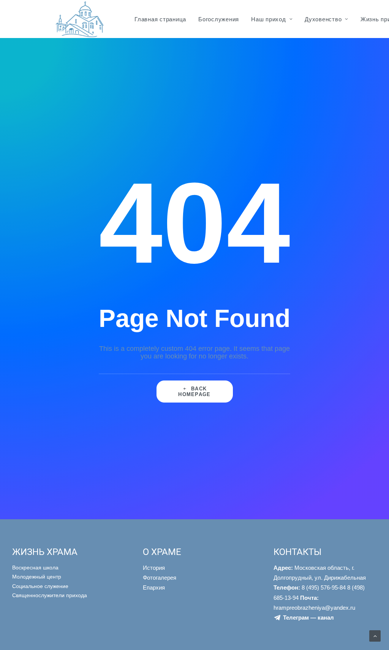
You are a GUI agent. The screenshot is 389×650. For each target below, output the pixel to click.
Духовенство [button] (323, 19)
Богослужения (218, 19)
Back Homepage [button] (194, 391)
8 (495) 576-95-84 (310, 587)
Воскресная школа (35, 567)
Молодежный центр (36, 577)
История (154, 567)
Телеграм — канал (308, 617)
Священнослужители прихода (49, 595)
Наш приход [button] (268, 19)
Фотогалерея (159, 577)
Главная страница (160, 19)
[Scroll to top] (375, 636)
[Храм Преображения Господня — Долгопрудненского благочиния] (78, 19)
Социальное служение (40, 586)
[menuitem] (160, 19)
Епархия (154, 587)
